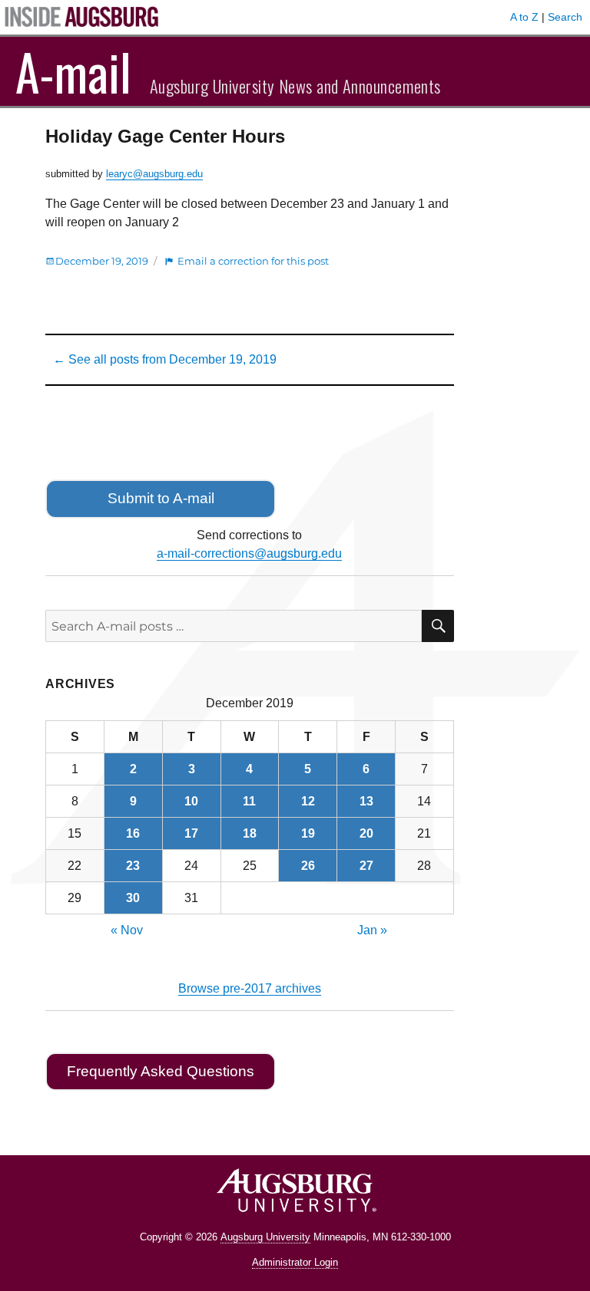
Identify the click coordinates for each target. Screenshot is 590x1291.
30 (133, 897)
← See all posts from (165, 359)
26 (308, 865)
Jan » (372, 930)
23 (133, 865)
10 (191, 801)
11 (249, 801)
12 (308, 801)
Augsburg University (265, 1237)
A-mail (73, 71)
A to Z (524, 17)
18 (250, 833)
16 (133, 833)
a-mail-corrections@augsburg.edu (249, 553)
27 (366, 865)
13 (366, 801)
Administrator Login (295, 1262)
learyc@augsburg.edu (154, 173)
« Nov (127, 930)
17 (191, 833)
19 (308, 833)
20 (366, 833)
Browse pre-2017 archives (249, 988)
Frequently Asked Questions (160, 1071)
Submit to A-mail (161, 498)
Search (565, 17)
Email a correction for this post (253, 261)
